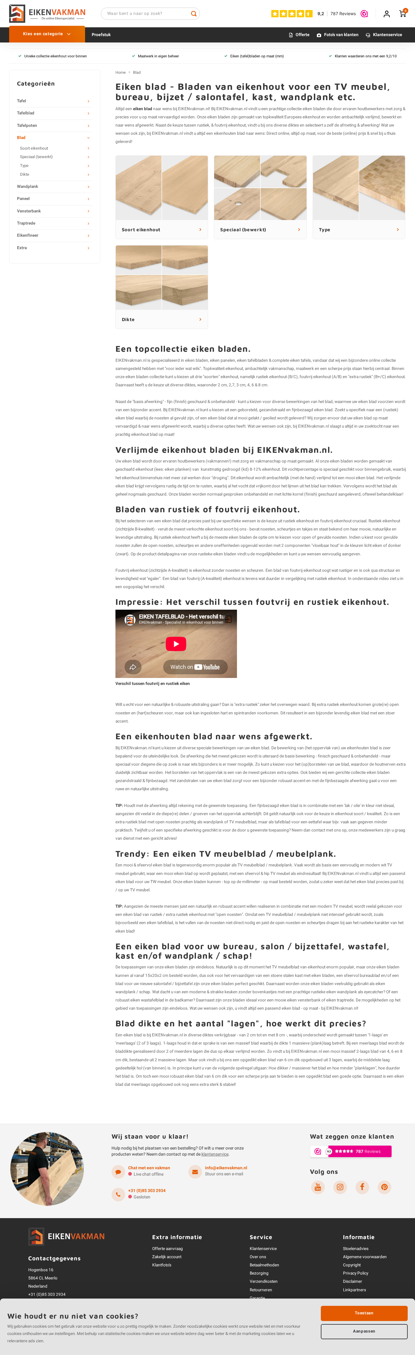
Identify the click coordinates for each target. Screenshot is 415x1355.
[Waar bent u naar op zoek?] (194, 14)
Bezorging (259, 1273)
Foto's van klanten (341, 35)
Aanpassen (364, 1331)
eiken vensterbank (304, 1000)
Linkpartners (354, 1290)
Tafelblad (25, 113)
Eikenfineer (27, 235)
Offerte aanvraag (167, 1249)
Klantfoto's (161, 1265)
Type (24, 166)
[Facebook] (362, 1187)
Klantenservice (387, 35)
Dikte (24, 174)
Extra (22, 248)
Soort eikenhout (34, 148)
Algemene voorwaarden (365, 1257)
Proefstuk (101, 35)
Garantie (257, 1298)
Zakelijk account (166, 1257)
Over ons (258, 1257)
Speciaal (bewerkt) (36, 157)
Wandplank (27, 187)
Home (120, 72)
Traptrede (26, 223)
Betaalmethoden (264, 1265)
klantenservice (214, 1154)
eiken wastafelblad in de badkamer (161, 1000)
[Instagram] (340, 1187)
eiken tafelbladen (252, 360)
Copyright (352, 1265)
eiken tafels (300, 360)
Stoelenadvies (356, 1249)
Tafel (21, 101)
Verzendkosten (264, 1282)
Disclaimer (352, 1282)
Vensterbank (29, 211)
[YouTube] (318, 1187)
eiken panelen (222, 360)
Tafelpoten (27, 126)
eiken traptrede (340, 1000)
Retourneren (261, 1290)
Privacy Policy (355, 1273)
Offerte (303, 35)
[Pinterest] (384, 1187)
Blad (21, 138)
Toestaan (364, 1313)
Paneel (23, 199)
